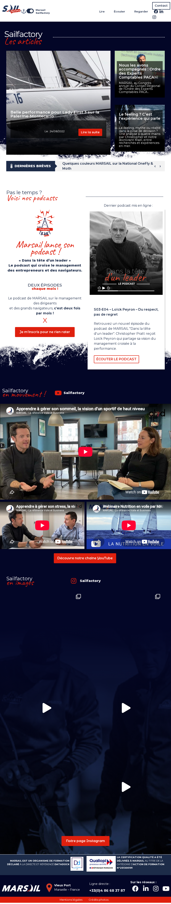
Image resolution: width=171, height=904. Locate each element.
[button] (161, 6)
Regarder (141, 11)
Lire (102, 11)
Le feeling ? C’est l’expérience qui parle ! (139, 118)
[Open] (45, 629)
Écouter (119, 11)
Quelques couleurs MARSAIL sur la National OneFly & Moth (107, 166)
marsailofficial (45, 595)
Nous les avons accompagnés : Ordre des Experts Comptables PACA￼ (140, 71)
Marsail (40, 10)
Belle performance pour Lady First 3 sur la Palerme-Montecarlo (54, 114)
